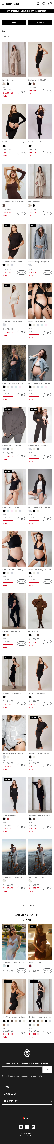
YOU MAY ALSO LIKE (27, 915)
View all (27, 920)
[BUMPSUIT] (13, 3)
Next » (31, 905)
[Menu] (3, 4)
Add (23, 92)
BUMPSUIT (29, 1133)
